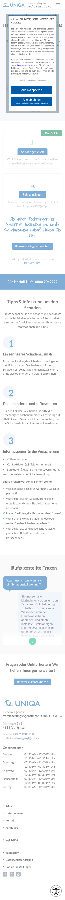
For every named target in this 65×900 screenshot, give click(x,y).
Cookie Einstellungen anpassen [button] (32, 80)
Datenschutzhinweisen (27, 65)
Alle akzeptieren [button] (31, 90)
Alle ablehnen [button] (32, 101)
